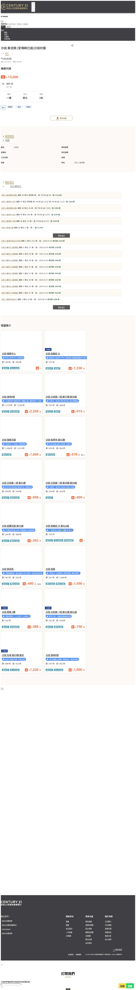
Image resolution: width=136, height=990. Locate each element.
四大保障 (88, 928)
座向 (25, 94)
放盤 (122, 985)
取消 (8, 26)
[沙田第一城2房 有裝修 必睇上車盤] (65, 470)
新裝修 (28, 107)
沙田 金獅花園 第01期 (12, 525)
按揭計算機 (89, 925)
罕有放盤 (50, 455)
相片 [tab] (7, 53)
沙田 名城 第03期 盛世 (13, 655)
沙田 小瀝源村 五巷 (8, 221)
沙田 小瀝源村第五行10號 (11, 241)
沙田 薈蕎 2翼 (8, 612)
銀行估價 (88, 939)
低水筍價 (6, 455)
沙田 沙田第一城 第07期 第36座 (61, 396)
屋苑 (2, 147)
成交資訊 (69, 928)
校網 (63, 157)
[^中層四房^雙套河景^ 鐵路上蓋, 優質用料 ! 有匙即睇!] (21, 383)
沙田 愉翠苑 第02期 (55, 439)
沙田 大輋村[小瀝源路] (9, 247)
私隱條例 (71, 954)
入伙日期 (4, 157)
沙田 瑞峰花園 (9, 439)
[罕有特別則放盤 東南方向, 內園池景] (21, 470)
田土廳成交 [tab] (15, 186)
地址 (63, 162)
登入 (3, 26)
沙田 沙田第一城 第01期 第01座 (61, 612)
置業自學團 (89, 932)
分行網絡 (108, 925)
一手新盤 (69, 932)
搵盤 (130, 985)
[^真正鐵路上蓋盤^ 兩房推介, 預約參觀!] (65, 642)
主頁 (2, 30)
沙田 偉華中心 (9, 353)
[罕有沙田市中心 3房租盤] (21, 340)
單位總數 (64, 152)
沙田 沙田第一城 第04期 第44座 (61, 482)
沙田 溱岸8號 (8, 396)
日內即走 (58, 540)
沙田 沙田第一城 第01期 (14, 482)
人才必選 (15, 368)
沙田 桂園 (50, 568)
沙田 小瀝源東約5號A (9, 195)
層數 (9, 94)
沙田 (5, 34)
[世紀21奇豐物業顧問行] (14, 7)
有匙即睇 (15, 411)
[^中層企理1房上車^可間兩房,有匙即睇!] (21, 513)
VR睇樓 (68, 936)
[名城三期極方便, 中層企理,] (21, 642)
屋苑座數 (64, 147)
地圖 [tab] (7, 140)
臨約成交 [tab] (9, 181)
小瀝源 (6, 36)
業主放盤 (88, 921)
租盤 (5, 32)
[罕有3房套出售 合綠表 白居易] (65, 427)
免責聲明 (78, 954)
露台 (19, 107)
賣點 (3, 107)
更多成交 (61, 235)
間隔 (41, 94)
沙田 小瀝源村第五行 (9, 299)
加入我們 (108, 939)
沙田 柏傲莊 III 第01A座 (57, 525)
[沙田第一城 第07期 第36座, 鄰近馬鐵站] (65, 383)
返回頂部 (117, 949)
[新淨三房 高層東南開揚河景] (65, 599)
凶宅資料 (88, 943)
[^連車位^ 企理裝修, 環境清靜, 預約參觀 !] (65, 556)
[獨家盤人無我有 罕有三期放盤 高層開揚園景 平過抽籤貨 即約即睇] (65, 340)
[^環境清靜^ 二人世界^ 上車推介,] (21, 599)
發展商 (3, 152)
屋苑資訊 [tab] (9, 135)
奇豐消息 (108, 932)
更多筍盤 (61, 118)
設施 (2, 162)
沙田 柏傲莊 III (53, 353)
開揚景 (10, 107)
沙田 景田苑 (8, 568)
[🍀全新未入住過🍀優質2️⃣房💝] (65, 513)
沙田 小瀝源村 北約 (8, 201)
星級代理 (108, 928)
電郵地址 (4, 24)
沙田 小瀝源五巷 (7, 227)
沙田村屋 (7, 39)
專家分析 (108, 936)
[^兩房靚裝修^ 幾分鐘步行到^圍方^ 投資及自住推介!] (21, 556)
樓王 (57, 368)
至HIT (5, 368)
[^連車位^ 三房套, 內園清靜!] (21, 427)
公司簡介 (108, 921)
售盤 (67, 921)
